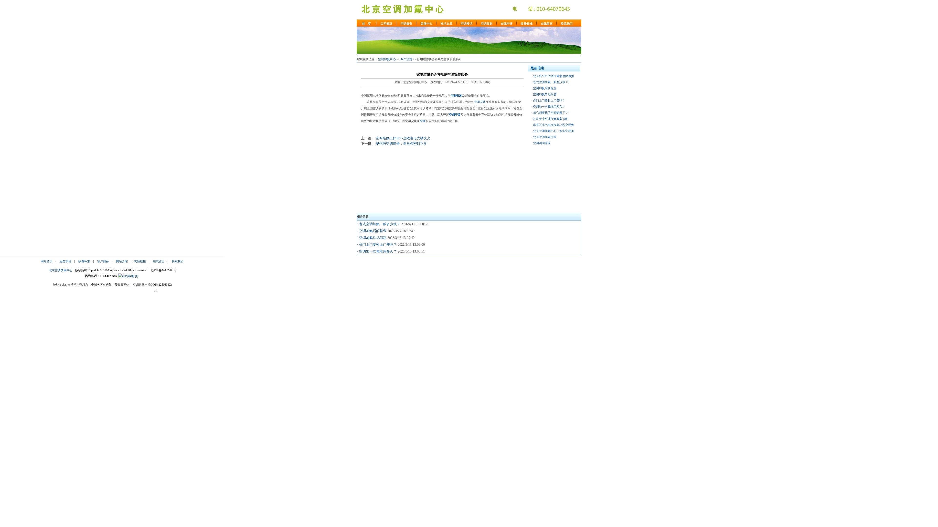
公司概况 (386, 23)
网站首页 (47, 261)
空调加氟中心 (387, 59)
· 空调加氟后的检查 (371, 231)
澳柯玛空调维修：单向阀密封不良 (401, 143)
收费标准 (527, 23)
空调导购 (486, 23)
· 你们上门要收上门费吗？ (377, 244)
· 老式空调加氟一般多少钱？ (378, 224)
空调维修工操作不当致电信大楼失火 (403, 138)
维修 (423, 121)
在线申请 (506, 23)
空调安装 (456, 95)
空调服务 (406, 23)
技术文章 (446, 23)
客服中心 (426, 23)
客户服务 (103, 261)
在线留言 (547, 23)
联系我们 (567, 23)
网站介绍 (122, 261)
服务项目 (65, 261)
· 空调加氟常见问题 (371, 238)
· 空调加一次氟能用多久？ (377, 251)
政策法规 (406, 59)
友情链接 (140, 261)
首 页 (366, 23)
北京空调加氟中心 (60, 270)
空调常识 (466, 23)
